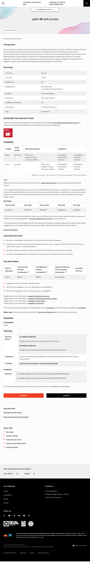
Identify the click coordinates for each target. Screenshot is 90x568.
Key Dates (10, 432)
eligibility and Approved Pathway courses (43, 298)
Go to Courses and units (10, 30)
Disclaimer (23, 552)
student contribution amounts (38, 296)
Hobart (6, 491)
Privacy (32, 552)
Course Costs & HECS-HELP (16, 443)
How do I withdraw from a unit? (40, 219)
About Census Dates (11, 230)
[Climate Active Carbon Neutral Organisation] (23, 524)
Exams (8, 436)
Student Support (12, 447)
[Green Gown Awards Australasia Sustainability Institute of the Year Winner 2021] (30, 524)
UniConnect (50, 308)
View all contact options (53, 497)
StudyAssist (82, 308)
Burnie (6, 499)
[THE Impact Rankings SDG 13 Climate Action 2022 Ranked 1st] (11, 524)
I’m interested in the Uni (44, 9)
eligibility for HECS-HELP (37, 301)
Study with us (8, 473)
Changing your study (13, 439)
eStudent (23, 395)
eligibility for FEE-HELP (36, 303)
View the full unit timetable (48, 363)
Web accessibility (43, 552)
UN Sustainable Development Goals (65, 123)
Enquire (66, 395)
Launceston (8, 495)
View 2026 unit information (13, 412)
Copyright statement (10, 552)
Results (15, 436)
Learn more (40, 537)
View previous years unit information (16, 417)
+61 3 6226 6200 (51, 491)
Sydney (6, 503)
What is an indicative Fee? (47, 312)
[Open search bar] (86, 3)
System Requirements (48, 183)
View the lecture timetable (29, 363)
